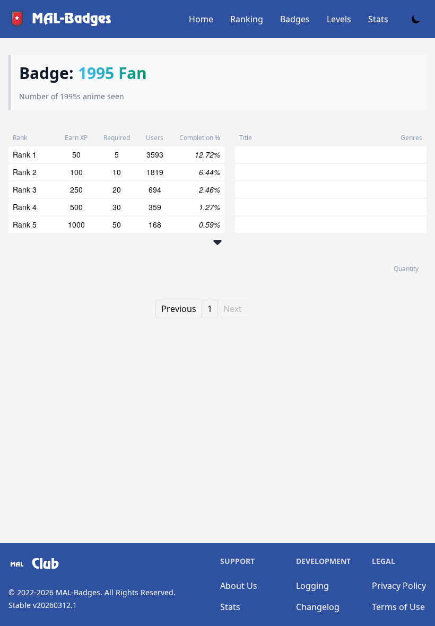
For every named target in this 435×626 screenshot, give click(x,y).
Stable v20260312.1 (42, 605)
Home (201, 19)
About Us (238, 586)
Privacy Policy (399, 586)
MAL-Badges (78, 592)
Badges (295, 19)
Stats (378, 19)
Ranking (246, 19)
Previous (178, 309)
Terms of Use (398, 607)
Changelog (318, 607)
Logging (312, 586)
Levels (339, 19)
